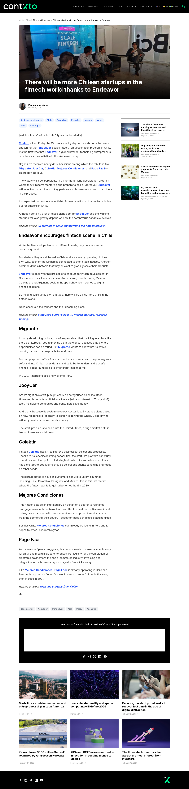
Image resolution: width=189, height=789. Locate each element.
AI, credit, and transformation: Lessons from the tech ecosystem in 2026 (155, 191)
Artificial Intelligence (31, 120)
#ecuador (43, 609)
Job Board (78, 6)
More (120, 6)
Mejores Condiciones (71, 168)
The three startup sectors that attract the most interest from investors (142, 755)
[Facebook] (83, 656)
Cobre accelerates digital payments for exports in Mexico (155, 169)
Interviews (108, 6)
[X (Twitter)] (94, 656)
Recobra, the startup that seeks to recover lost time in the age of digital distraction (144, 706)
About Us (132, 6)
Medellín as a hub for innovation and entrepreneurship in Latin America (42, 705)
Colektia (50, 168)
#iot (70, 609)
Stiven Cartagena (152, 133)
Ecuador (75, 120)
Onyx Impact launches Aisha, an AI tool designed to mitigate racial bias (153, 149)
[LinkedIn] (99, 656)
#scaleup (91, 609)
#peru (79, 609)
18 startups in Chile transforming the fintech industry (72, 225)
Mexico (88, 120)
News (99, 120)
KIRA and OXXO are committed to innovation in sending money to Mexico (92, 755)
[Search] (183, 6)
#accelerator (27, 609)
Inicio (21, 20)
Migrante (25, 168)
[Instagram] (89, 656)
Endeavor (45, 147)
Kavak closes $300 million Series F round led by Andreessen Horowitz (42, 754)
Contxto (24, 143)
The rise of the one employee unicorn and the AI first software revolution (153, 128)
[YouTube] (105, 656)
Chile (28, 20)
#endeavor (57, 609)
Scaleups (35, 125)
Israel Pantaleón (151, 175)
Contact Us (146, 6)
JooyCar (37, 168)
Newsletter (93, 6)
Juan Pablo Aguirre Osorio (156, 196)
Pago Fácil (98, 168)
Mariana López (40, 105)
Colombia (62, 120)
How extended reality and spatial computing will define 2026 (92, 705)
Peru (23, 125)
